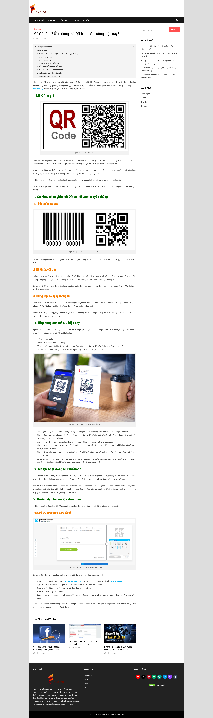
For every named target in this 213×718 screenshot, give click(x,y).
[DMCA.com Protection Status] (157, 685)
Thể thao (75, 20)
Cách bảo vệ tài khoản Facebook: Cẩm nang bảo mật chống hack (47, 648)
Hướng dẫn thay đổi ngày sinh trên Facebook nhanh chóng (83, 642)
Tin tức (86, 20)
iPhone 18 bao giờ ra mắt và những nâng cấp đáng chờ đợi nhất (119, 648)
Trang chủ (39, 20)
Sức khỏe (64, 20)
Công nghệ (51, 20)
